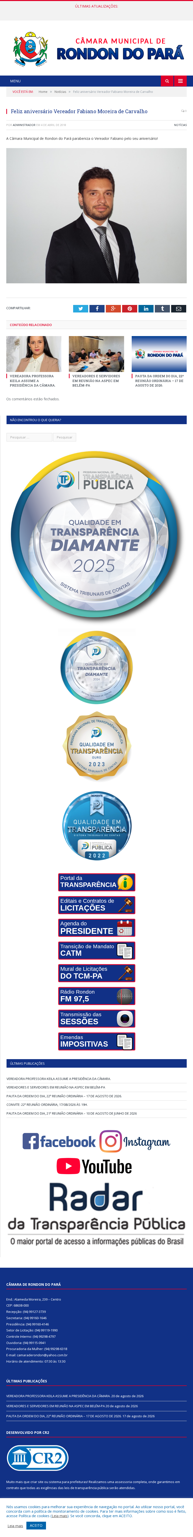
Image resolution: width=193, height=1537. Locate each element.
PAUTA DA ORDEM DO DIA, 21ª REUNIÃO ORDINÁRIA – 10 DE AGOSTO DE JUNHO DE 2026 (72, 1113)
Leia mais (59, 1515)
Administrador (24, 125)
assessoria (123, 1482)
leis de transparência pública (86, 1488)
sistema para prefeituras (68, 1482)
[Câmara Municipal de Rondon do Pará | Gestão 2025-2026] (97, 48)
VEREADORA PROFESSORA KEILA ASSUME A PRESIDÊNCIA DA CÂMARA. (33, 380)
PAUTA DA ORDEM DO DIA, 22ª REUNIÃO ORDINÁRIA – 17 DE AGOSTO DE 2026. (159, 380)
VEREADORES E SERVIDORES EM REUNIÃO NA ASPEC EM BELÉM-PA (95, 11)
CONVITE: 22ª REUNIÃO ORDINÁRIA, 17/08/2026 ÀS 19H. (47, 1104)
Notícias (180, 125)
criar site (36, 1482)
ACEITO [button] (36, 1525)
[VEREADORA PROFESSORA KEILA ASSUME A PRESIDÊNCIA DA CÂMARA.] (33, 354)
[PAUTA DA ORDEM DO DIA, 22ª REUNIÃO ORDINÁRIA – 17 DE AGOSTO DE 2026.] (159, 354)
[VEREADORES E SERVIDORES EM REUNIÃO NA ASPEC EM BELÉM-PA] (96, 354)
